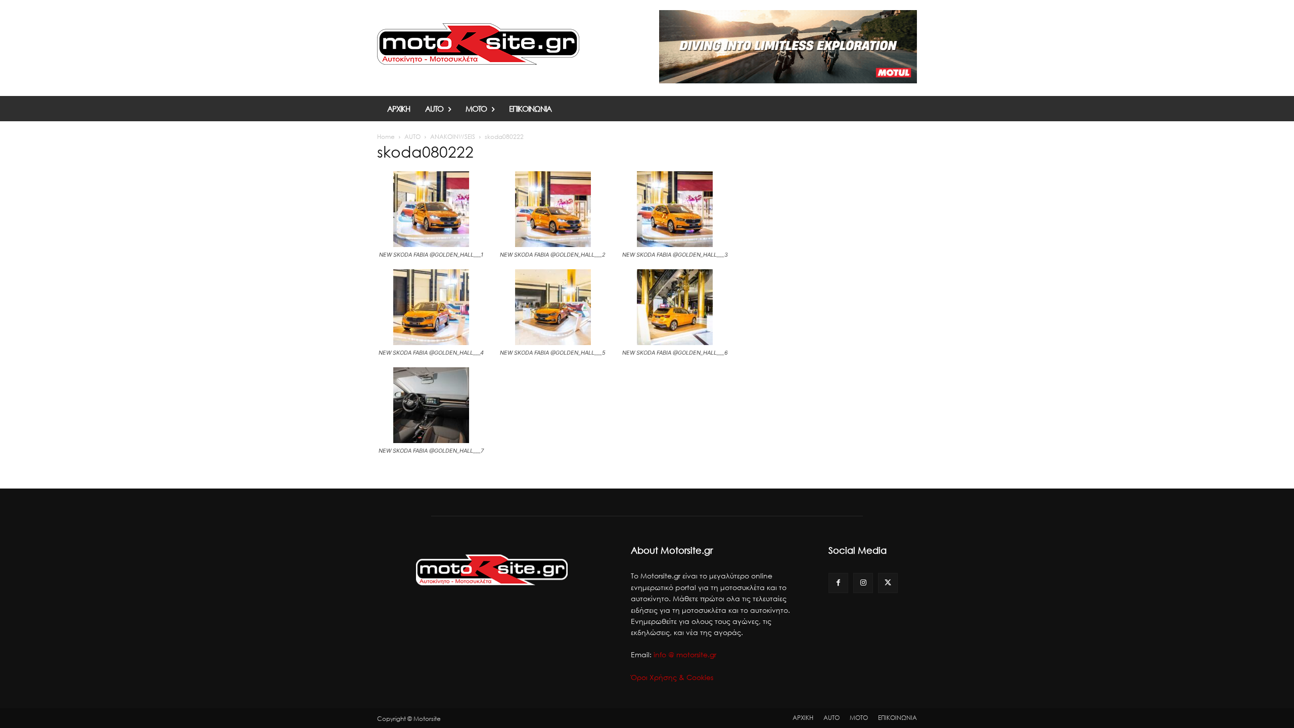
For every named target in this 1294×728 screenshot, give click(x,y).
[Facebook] (838, 583)
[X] (888, 583)
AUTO (412, 136)
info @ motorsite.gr (685, 654)
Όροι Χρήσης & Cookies (672, 677)
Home (386, 136)
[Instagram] (863, 583)
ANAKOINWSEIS (452, 136)
